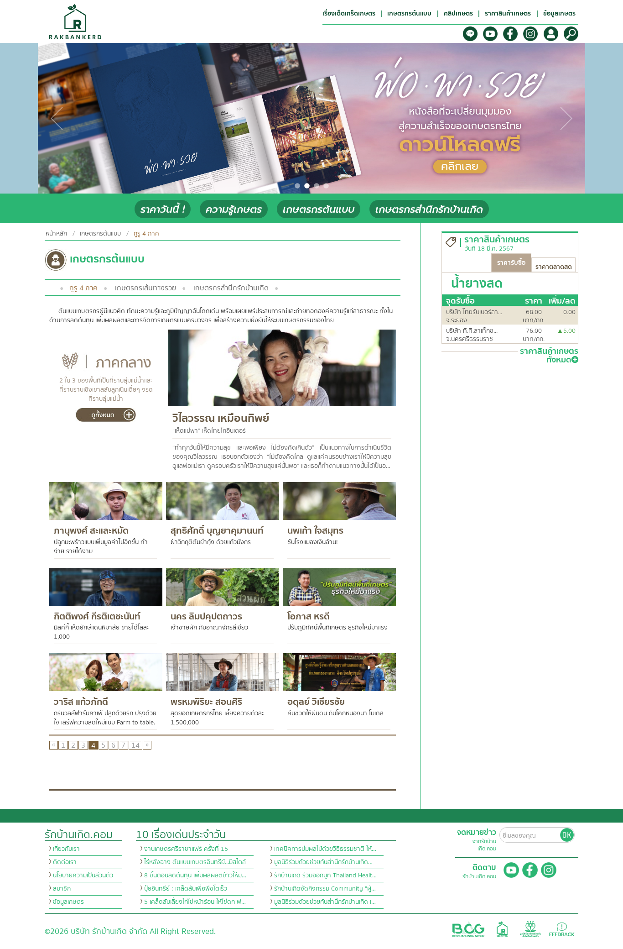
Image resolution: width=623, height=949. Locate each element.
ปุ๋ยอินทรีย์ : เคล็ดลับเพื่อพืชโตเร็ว (185, 889)
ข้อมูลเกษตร (68, 902)
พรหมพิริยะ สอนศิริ (206, 702)
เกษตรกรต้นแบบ (318, 209)
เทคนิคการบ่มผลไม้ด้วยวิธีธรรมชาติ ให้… (325, 849)
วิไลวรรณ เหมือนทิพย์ (220, 418)
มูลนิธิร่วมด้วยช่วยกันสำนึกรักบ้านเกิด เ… (325, 902)
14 (135, 745)
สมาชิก (62, 889)
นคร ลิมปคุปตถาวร (206, 616)
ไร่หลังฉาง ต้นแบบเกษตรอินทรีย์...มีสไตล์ (195, 862)
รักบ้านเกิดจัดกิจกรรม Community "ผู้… (325, 889)
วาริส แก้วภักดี (81, 702)
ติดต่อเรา (65, 862)
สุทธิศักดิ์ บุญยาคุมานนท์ (217, 531)
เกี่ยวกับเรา (66, 849)
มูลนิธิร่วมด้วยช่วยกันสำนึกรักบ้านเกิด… (323, 862)
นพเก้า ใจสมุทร (315, 531)
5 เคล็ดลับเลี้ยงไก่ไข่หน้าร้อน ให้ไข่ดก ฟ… (195, 902)
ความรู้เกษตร (234, 209)
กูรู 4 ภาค (83, 288)
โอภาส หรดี (308, 616)
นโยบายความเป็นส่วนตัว (83, 875)
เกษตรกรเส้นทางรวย (145, 288)
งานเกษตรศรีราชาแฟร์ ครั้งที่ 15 (186, 849)
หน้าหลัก (56, 234)
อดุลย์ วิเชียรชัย (316, 702)
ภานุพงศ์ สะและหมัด (91, 531)
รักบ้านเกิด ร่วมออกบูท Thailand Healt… (325, 875)
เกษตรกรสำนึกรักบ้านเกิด (429, 209)
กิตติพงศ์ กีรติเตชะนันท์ (97, 616)
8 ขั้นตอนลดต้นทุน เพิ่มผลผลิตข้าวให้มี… (195, 875)
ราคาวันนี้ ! (162, 209)
